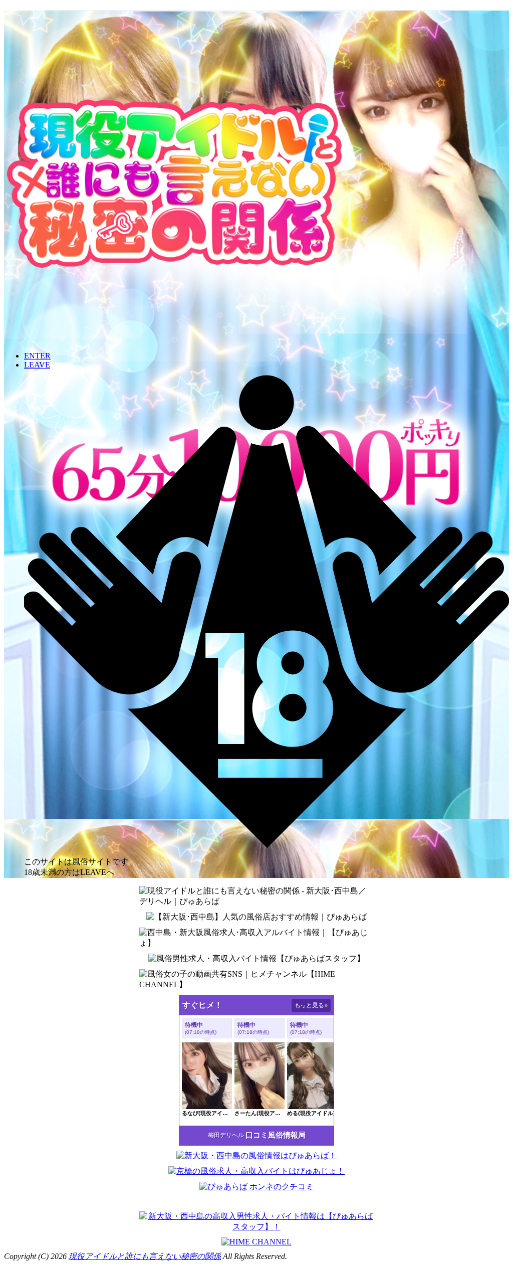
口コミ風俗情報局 (275, 1135)
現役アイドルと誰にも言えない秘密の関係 (145, 1256)
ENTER (37, 355)
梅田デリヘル (226, 1135)
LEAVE (37, 364)
